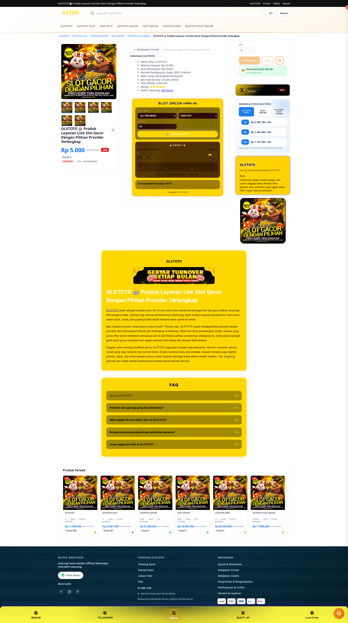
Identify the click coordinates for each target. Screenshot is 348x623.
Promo (267, 3)
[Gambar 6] (80, 120)
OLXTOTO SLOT (86, 26)
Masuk (286, 3)
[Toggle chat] (339, 613)
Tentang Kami (146, 564)
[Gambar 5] (67, 120)
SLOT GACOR (150, 26)
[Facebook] (61, 592)
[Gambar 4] (106, 107)
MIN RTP (142, 122)
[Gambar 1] (67, 107)
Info (282, 90)
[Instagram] (69, 592)
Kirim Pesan (73, 575)
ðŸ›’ (271, 13)
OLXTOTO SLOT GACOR (199, 26)
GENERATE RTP (177, 134)
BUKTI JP (243, 617)
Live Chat (312, 617)
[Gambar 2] (80, 107)
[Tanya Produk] (279, 61)
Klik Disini (167, 90)
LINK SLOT (106, 26)
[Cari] (92, 13)
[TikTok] (78, 592)
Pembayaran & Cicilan (231, 587)
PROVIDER (143, 111)
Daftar (276, 3)
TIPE (181, 111)
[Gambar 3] (93, 107)
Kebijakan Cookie (228, 576)
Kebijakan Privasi (228, 570)
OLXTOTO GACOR (127, 26)
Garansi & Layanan (229, 593)
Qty (241, 45)
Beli (267, 60)
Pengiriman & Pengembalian (235, 581)
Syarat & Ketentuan (230, 564)
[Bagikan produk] (113, 130)
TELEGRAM (105, 617)
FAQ (140, 581)
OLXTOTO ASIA (172, 26)
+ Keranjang (249, 60)
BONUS (36, 617)
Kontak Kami (146, 570)
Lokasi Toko (145, 576)
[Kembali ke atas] (340, 605)
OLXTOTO (255, 3)
